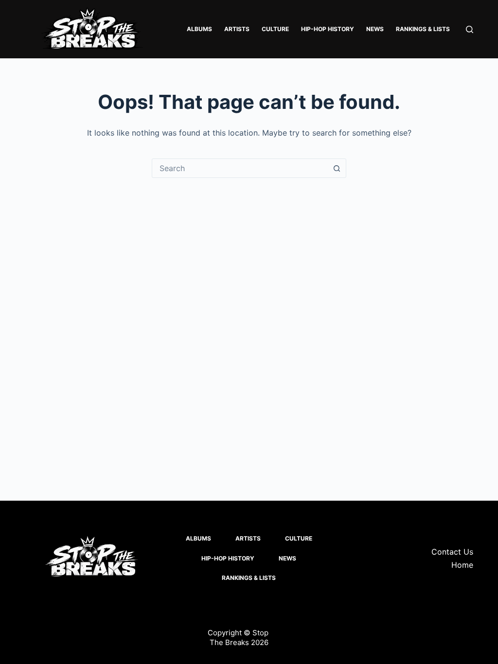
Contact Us (452, 552)
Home (462, 565)
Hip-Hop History (327, 29)
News (375, 29)
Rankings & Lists (423, 29)
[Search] (469, 29)
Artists (236, 29)
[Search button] (336, 168)
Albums (199, 29)
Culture (275, 29)
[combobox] (239, 168)
